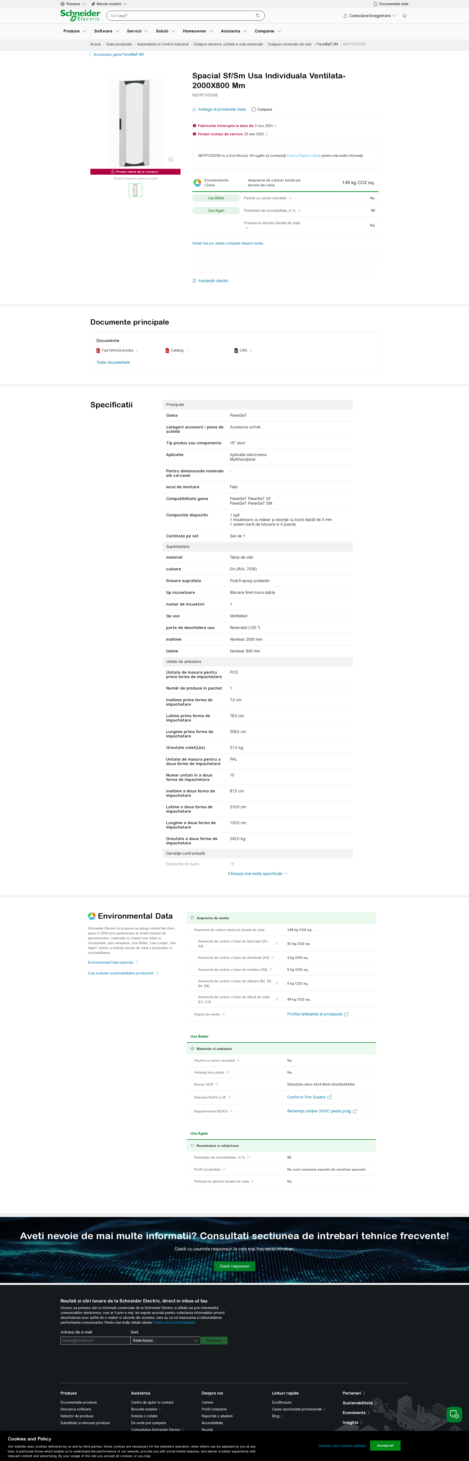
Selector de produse (77, 1416)
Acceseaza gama (119, 54)
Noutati (207, 1430)
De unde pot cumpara (148, 1423)
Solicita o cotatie (144, 1416)
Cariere (207, 1402)
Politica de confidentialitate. (174, 1322)
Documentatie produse (79, 1402)
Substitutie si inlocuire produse (85, 1423)
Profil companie (214, 1409)
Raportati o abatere (217, 1416)
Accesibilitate (212, 1423)
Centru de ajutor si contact (152, 1402)
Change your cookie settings (342, 1445)
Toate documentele (113, 362)
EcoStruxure (281, 1402)
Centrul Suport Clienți (304, 156)
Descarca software (76, 1409)
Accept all (385, 1445)
